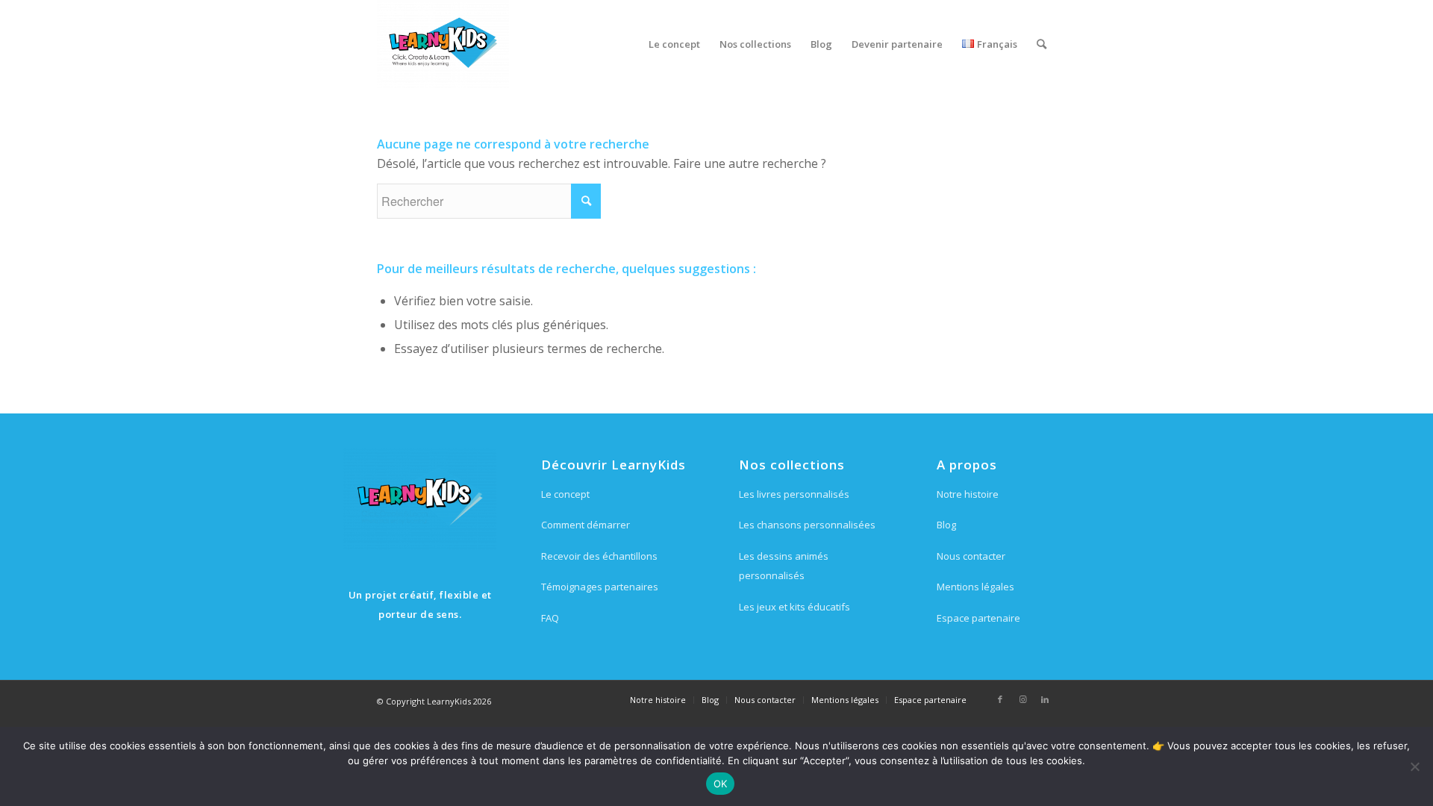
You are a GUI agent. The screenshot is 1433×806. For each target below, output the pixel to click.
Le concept (565, 494)
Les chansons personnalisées (807, 524)
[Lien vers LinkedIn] (1045, 699)
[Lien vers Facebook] (1000, 699)
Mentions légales (975, 586)
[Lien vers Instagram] (1022, 699)
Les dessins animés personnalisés (783, 565)
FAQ (550, 618)
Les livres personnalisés (794, 494)
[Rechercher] (1041, 44)
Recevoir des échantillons (599, 556)
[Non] (1414, 766)
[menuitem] (674, 44)
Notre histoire (968, 494)
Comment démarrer (585, 524)
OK (721, 784)
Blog (946, 524)
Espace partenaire (978, 618)
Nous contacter (971, 556)
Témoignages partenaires (599, 586)
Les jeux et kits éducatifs (794, 606)
